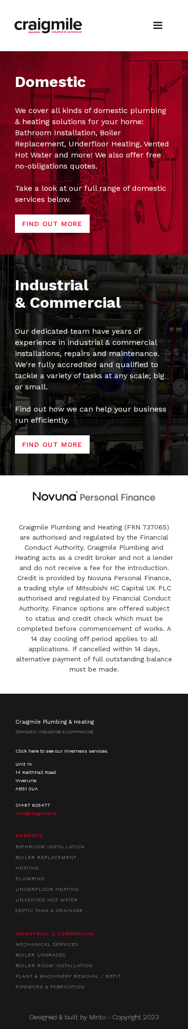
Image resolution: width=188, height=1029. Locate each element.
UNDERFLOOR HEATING (47, 889)
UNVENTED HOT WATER (46, 899)
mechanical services (46, 944)
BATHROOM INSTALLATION (50, 846)
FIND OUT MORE (52, 224)
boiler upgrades (40, 955)
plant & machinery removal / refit (68, 976)
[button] (158, 26)
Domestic (29, 835)
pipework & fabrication (50, 986)
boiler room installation (54, 965)
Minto (97, 1017)
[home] (48, 25)
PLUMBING (29, 878)
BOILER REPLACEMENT (46, 857)
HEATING (27, 868)
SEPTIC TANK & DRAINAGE (49, 910)
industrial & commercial (55, 933)
